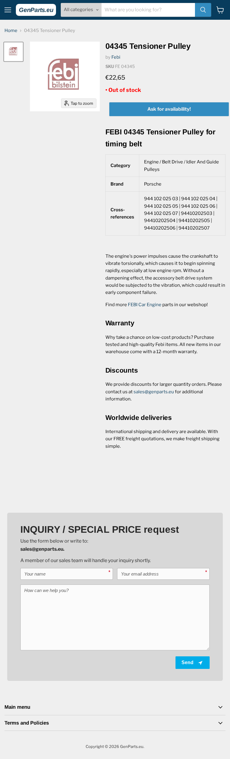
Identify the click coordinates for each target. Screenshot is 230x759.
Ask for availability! (169, 109)
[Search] (203, 10)
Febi (115, 57)
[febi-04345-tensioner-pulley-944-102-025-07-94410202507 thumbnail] (13, 51)
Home (10, 30)
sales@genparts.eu (154, 391)
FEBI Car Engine (144, 304)
